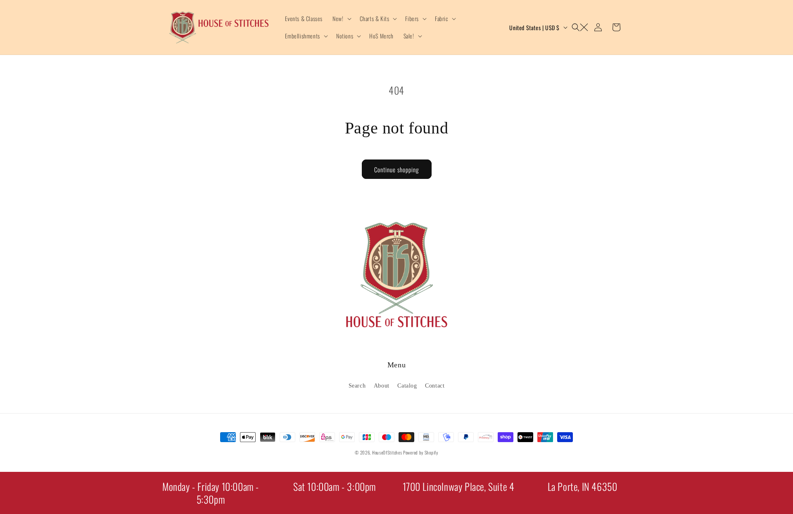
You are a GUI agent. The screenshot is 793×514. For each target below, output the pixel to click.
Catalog (407, 385)
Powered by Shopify (420, 452)
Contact (434, 385)
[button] (341, 18)
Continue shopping (396, 169)
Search (357, 385)
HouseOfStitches (387, 452)
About (381, 385)
